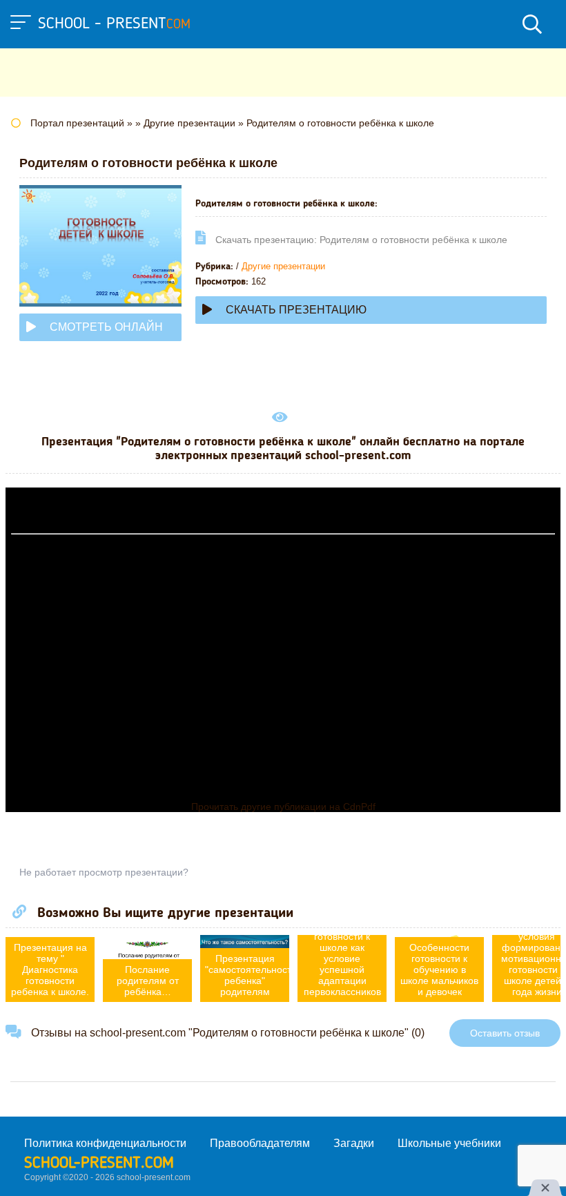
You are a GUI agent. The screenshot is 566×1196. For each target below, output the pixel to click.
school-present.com (99, 1163)
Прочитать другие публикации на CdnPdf (283, 806)
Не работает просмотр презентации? (103, 872)
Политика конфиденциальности (105, 1143)
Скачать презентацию (296, 310)
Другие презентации (283, 266)
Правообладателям (260, 1143)
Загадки (353, 1143)
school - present (114, 24)
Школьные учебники (449, 1143)
